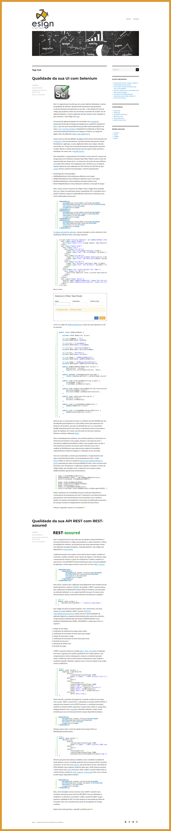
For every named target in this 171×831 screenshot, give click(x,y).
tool (36, 92)
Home (128, 19)
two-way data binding (67, 129)
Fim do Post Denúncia (120, 98)
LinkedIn (116, 136)
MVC (55, 126)
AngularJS (95, 121)
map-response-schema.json (83, 772)
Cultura (116, 111)
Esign (33, 822)
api (33, 537)
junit (39, 90)
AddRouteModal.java (75, 325)
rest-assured (44, 537)
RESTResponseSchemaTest (64, 614)
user (38, 92)
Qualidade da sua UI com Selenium (64, 78)
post (94, 164)
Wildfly (75, 587)
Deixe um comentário (38, 94)
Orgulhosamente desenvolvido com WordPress (50, 822)
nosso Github (68, 549)
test (33, 92)
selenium (44, 90)
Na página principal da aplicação (64, 232)
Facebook (116, 133)
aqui (77, 116)
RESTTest (87, 611)
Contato (136, 19)
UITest (56, 461)
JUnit (60, 611)
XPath (77, 433)
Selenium (58, 141)
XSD (70, 770)
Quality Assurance (37, 88)
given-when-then (86, 651)
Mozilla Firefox (78, 151)
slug (72, 709)
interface (34, 90)
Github (116, 138)
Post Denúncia (118, 118)
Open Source (117, 116)
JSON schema (74, 765)
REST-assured (99, 564)
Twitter (116, 135)
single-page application (80, 134)
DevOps (116, 112)
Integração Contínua (119, 114)
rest (39, 537)
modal (55, 169)
